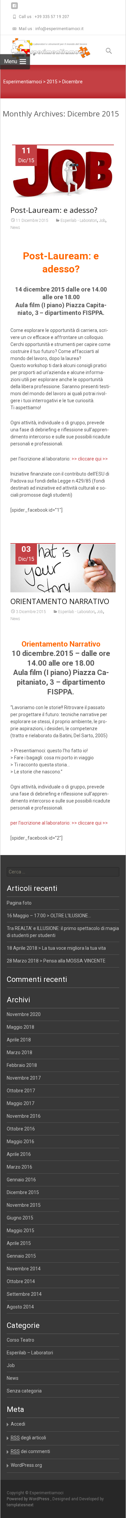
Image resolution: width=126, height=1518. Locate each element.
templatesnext (20, 1505)
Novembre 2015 (24, 1205)
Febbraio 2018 (22, 1065)
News (15, 227)
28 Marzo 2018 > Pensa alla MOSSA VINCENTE (56, 960)
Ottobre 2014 (21, 1281)
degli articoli (28, 1437)
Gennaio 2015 (21, 1256)
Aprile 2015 (19, 1243)
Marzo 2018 (19, 1052)
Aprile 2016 (19, 1154)
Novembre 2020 (24, 1014)
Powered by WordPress (28, 1499)
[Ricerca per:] (63, 871)
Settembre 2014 (24, 1294)
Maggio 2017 (20, 1103)
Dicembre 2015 (23, 1192)
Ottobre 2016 (21, 1128)
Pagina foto (19, 903)
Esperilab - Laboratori (78, 220)
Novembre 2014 (24, 1268)
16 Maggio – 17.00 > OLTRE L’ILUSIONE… (49, 915)
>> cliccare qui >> (90, 458)
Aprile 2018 (19, 1039)
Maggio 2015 (20, 1230)
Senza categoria (24, 1391)
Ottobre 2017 (21, 1090)
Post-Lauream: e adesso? (53, 210)
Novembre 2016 (24, 1116)
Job (102, 220)
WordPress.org (26, 1465)
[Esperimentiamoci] (45, 48)
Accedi (18, 1424)
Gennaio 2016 (21, 1179)
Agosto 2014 (20, 1307)
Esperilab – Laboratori (30, 1352)
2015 (52, 81)
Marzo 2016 (19, 1167)
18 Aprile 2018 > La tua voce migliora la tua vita (56, 948)
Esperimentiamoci (22, 81)
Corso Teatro (20, 1340)
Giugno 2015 (20, 1217)
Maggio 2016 (20, 1141)
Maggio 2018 (20, 1027)
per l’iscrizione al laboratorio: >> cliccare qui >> (59, 823)
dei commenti (30, 1451)
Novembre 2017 (24, 1078)
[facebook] (14, 8)
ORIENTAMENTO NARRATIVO (59, 601)
